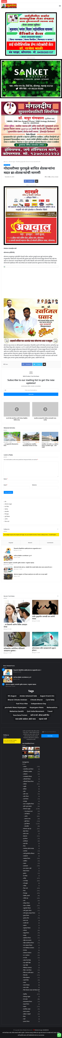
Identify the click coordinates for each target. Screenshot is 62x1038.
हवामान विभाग (26, 1021)
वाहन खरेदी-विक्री (27, 962)
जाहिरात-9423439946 (31, 11)
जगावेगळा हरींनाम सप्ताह (28, 848)
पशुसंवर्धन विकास (27, 908)
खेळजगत (25, 836)
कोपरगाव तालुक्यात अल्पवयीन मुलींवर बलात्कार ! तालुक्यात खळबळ (19, 562)
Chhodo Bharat (36, 700)
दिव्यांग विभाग (26, 871)
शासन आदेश (26, 987)
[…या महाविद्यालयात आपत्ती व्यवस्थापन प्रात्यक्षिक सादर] (37, 756)
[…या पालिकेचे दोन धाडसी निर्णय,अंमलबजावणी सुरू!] (31, 756)
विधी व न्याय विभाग (27, 970)
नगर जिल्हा (25, 880)
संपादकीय (7, 511)
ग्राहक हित (25, 843)
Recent (30, 542)
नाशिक (24, 885)
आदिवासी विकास (27, 779)
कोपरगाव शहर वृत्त (27, 828)
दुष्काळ (24, 873)
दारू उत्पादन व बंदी (27, 868)
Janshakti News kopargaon (15, 707)
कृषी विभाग (26, 821)
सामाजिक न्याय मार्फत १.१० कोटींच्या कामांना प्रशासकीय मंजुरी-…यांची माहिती (50, 445)
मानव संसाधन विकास (27, 945)
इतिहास (24, 789)
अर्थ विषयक (27, 813)
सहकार (24, 1006)
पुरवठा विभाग (26, 915)
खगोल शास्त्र (25, 833)
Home (6, 161)
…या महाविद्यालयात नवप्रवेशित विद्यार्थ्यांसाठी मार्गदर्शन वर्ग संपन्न (30, 444)
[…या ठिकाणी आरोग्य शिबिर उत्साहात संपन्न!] (17, 611)
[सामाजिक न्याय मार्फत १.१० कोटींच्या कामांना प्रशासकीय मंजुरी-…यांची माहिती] (50, 436)
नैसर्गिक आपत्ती (26, 895)
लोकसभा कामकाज (27, 952)
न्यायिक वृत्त (25, 898)
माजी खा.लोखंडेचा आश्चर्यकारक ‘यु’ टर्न (23, 555)
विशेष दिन (25, 975)
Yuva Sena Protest (20, 715)
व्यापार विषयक (26, 985)
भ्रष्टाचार (25, 925)
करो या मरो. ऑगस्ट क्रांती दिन (40, 715)
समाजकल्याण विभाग (27, 1001)
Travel (49, 711)
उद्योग (24, 791)
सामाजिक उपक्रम (26, 1009)
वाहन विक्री (25, 965)
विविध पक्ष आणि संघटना (28, 972)
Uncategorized (28, 811)
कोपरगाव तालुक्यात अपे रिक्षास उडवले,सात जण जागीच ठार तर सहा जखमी (30, 574)
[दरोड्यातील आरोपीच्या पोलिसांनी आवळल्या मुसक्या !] (17, 639)
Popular (11, 542)
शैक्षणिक (25, 994)
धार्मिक (24, 878)
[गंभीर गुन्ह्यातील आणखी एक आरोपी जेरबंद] (45, 607)
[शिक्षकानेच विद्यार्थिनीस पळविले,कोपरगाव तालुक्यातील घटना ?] (8, 551)
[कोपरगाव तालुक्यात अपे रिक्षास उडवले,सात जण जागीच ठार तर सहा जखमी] (8, 576)
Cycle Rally (50, 700)
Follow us (6, 735)
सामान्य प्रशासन (26, 1011)
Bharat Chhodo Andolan (17, 700)
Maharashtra (52, 707)
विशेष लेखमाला (26, 977)
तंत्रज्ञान (24, 863)
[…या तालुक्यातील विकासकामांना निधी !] (12, 436)
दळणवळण (25, 866)
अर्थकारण (25, 774)
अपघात (24, 766)
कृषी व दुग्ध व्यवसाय (27, 806)
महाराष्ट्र (6, 509)
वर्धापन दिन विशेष (27, 960)
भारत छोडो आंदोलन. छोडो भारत (25, 719)
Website (34, 485)
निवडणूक (7, 514)
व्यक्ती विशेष (26, 980)
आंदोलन (25, 784)
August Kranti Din (47, 696)
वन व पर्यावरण (26, 955)
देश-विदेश (7, 506)
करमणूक (25, 801)
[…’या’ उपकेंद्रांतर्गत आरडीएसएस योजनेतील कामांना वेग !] (37, 753)
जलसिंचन (25, 861)
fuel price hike (22, 703)
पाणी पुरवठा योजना (27, 910)
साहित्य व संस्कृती (27, 1014)
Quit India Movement (35, 711)
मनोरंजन (25, 930)
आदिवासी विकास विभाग (28, 781)
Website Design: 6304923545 (42, 1030)
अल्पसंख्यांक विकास (27, 776)
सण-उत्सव (25, 999)
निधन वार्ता (7, 521)
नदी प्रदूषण (25, 883)
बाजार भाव (25, 920)
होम (5, 501)
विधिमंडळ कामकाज (27, 967)
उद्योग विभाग (26, 796)
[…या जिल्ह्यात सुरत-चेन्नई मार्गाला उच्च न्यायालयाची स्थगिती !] (31, 752)
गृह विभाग (25, 838)
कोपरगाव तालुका (12, 161)
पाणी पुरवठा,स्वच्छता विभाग (29, 913)
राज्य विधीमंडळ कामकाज (28, 947)
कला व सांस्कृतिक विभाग (28, 804)
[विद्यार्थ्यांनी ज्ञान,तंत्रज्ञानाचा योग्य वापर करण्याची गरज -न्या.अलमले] (25, 748)
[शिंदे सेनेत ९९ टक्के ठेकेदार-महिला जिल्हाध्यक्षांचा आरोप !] (31, 748)
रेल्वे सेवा (25, 950)
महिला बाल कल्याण (27, 940)
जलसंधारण (25, 856)
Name (6, 479)
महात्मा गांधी (43, 719)
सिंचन (24, 1016)
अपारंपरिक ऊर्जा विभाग (28, 769)
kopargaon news (37, 707)
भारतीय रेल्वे (25, 923)
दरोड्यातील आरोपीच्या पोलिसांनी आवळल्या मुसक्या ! (14, 649)
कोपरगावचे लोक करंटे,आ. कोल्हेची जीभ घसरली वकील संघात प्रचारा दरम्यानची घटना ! (33, 567)
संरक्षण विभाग (26, 1004)
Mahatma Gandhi (17, 711)
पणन (24, 900)
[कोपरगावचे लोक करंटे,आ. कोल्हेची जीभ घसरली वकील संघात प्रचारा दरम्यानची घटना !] (8, 569)
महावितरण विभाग (27, 938)
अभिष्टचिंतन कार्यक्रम (27, 771)
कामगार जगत (27, 818)
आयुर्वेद (24, 786)
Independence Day (38, 703)
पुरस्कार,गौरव (26, 918)
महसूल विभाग (26, 933)
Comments (50, 542)
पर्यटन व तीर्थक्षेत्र (26, 905)
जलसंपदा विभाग (26, 858)
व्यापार (24, 982)
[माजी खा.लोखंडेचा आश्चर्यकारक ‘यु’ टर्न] (8, 558)
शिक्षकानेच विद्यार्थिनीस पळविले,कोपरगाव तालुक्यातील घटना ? (28, 548)
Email (5, 485)
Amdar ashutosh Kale (28, 696)
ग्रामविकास (25, 841)
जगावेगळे (25, 851)
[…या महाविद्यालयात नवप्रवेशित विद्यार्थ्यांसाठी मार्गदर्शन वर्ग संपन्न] (31, 436)
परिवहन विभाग (26, 903)
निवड (24, 890)
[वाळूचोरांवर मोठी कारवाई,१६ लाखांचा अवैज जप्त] (37, 748)
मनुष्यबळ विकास (26, 928)
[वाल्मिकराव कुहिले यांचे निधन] (25, 752)
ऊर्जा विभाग (25, 799)
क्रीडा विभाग (25, 831)
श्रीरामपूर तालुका (26, 996)
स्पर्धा (24, 1019)
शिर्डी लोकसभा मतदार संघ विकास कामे (31, 990)
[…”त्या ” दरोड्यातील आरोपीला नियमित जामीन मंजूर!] (25, 756)
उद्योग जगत (25, 794)
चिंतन (24, 846)
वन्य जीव (25, 957)
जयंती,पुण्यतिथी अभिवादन (28, 853)
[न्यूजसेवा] (9, 6)
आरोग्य (6, 519)
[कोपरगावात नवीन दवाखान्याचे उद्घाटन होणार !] (45, 639)
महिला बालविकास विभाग (28, 943)
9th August (12, 696)
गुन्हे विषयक (7, 516)
